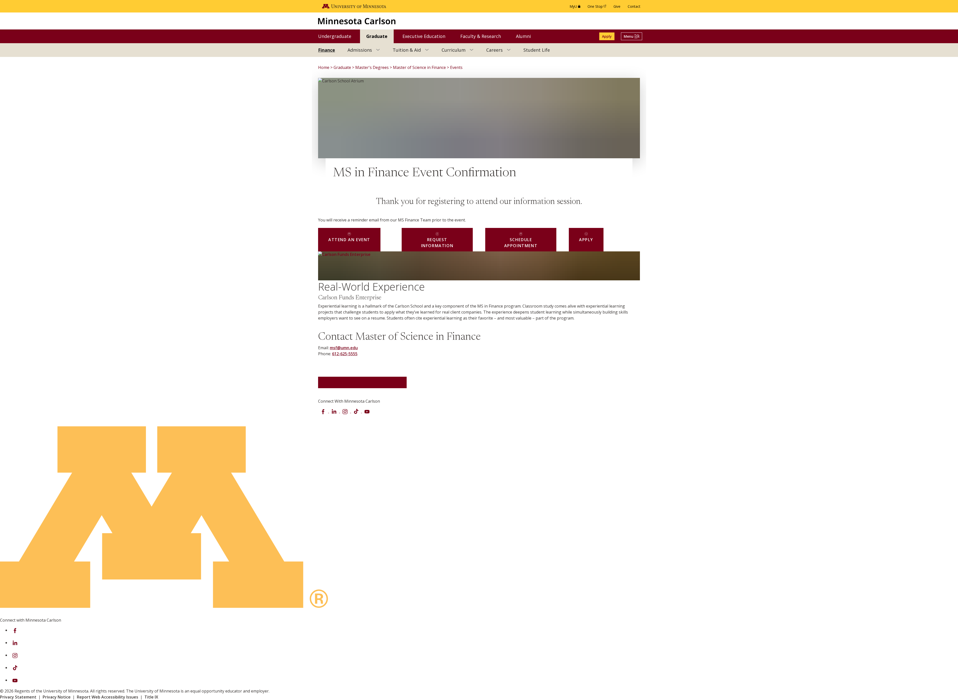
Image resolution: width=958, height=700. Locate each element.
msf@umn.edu (344, 347)
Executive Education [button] (427, 36)
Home (323, 67)
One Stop (598, 7)
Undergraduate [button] (338, 36)
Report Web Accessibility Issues (107, 697)
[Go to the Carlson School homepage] (356, 20)
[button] (631, 36)
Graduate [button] (380, 36)
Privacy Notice (57, 697)
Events (456, 67)
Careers (494, 50)
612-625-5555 (345, 353)
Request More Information (362, 382)
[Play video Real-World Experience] (332, 265)
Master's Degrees (372, 67)
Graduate (342, 67)
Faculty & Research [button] (483, 36)
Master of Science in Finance (419, 67)
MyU (576, 7)
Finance (326, 50)
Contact (634, 6)
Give (616, 6)
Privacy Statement (18, 697)
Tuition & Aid (407, 50)
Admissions (360, 50)
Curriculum (454, 50)
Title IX (151, 697)
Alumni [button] (526, 36)
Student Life (536, 50)
